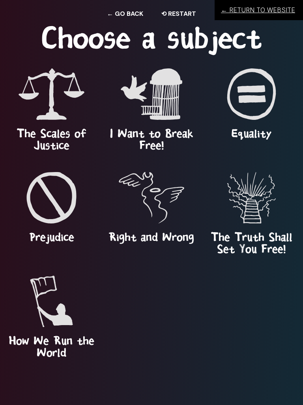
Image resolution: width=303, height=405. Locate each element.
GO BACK (125, 13)
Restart (178, 13)
